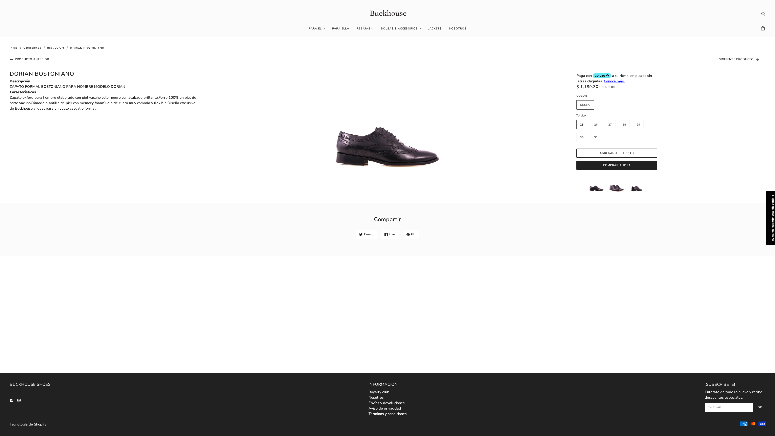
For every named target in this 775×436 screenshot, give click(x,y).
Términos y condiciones (388, 413)
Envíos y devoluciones (387, 402)
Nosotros (376, 397)
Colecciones (32, 48)
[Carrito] (763, 28)
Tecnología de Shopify (28, 424)
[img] (763, 13)
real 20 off (55, 48)
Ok (760, 407)
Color (581, 96)
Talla (581, 115)
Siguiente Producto (737, 59)
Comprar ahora (617, 165)
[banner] (387, 13)
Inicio (14, 48)
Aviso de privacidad (385, 408)
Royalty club (379, 392)
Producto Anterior (31, 59)
